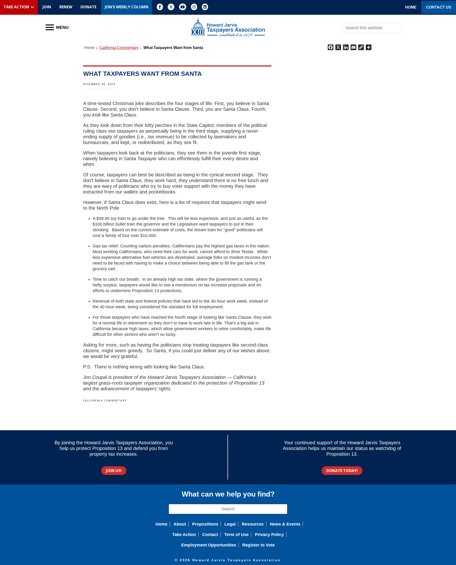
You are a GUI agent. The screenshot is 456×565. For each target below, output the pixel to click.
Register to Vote (258, 545)
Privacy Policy (269, 534)
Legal (230, 524)
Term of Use (236, 534)
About (180, 524)
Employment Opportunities (208, 545)
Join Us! (114, 470)
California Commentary (105, 400)
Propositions (205, 524)
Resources (253, 524)
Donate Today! (342, 470)
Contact (210, 534)
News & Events (285, 524)
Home (161, 524)
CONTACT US (438, 7)
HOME (411, 7)
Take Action (184, 534)
